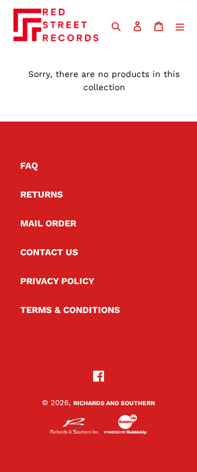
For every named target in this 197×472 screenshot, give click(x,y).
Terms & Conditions (70, 309)
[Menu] (179, 25)
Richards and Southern (114, 403)
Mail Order (48, 223)
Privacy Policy (57, 281)
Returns (41, 194)
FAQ (29, 165)
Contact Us (49, 252)
